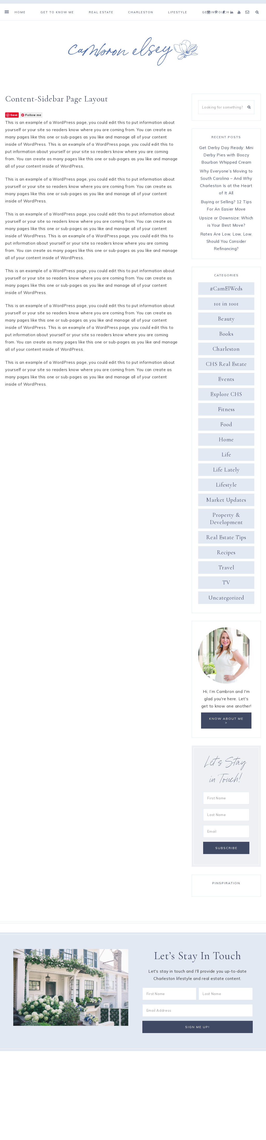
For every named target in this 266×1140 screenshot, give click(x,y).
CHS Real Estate (226, 364)
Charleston (226, 349)
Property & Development (226, 519)
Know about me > (226, 720)
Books (226, 333)
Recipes (226, 552)
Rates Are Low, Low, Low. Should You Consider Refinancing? (226, 241)
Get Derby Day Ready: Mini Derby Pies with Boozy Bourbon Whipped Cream (226, 155)
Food (226, 424)
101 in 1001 (226, 303)
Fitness (226, 409)
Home (226, 439)
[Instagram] (210, 6)
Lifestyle (226, 484)
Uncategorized (226, 597)
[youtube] (240, 6)
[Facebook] (225, 6)
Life (226, 454)
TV (226, 582)
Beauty (226, 318)
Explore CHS (226, 394)
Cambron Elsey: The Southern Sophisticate (133, 51)
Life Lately (226, 469)
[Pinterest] (217, 6)
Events (226, 379)
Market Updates (226, 499)
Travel (226, 567)
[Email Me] (248, 6)
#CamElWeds (226, 288)
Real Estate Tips (226, 537)
